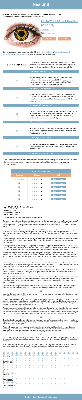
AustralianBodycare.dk (62, 52)
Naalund (41, 4)
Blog (34, 397)
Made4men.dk (8, 54)
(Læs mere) (45, 30)
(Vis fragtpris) (50, 33)
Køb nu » (64, 38)
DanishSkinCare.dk (46, 52)
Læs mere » (49, 38)
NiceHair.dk (20, 54)
